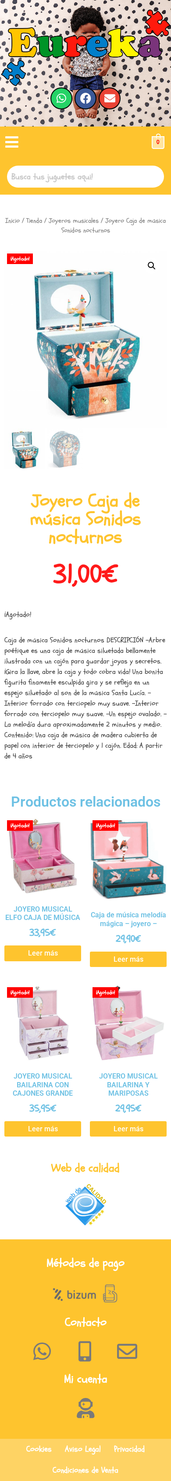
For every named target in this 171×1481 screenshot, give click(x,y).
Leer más (43, 953)
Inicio (12, 220)
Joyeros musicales (74, 220)
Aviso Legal (83, 1449)
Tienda (34, 220)
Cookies (39, 1449)
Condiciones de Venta (85, 1470)
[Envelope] (110, 98)
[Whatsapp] (61, 98)
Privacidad (129, 1449)
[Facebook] (85, 98)
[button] (12, 142)
